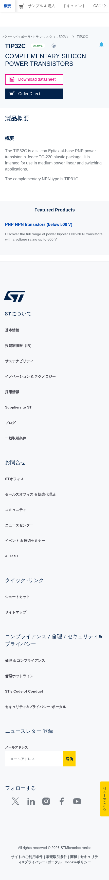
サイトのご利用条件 (27, 857)
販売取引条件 (56, 857)
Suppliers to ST (18, 407)
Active (38, 45)
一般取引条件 (15, 438)
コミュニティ (15, 510)
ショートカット (17, 597)
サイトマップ (15, 612)
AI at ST (12, 556)
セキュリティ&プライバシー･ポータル (35, 707)
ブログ (10, 423)
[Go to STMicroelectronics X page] (16, 802)
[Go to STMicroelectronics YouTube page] (77, 802)
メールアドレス (16, 747)
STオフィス (14, 479)
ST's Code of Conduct (24, 691)
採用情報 (12, 392)
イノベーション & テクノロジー (30, 376)
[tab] (7, 6)
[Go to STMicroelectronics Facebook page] (61, 802)
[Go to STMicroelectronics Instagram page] (46, 802)
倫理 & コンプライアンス (25, 660)
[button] (101, 45)
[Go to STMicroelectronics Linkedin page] (31, 802)
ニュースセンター (19, 525)
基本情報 (12, 330)
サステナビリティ (19, 361)
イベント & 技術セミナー (25, 541)
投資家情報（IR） (19, 346)
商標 (73, 857)
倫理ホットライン (19, 676)
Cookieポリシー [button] (77, 862)
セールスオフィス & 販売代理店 (30, 494)
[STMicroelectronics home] (16, 296)
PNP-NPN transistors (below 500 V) (38, 224)
